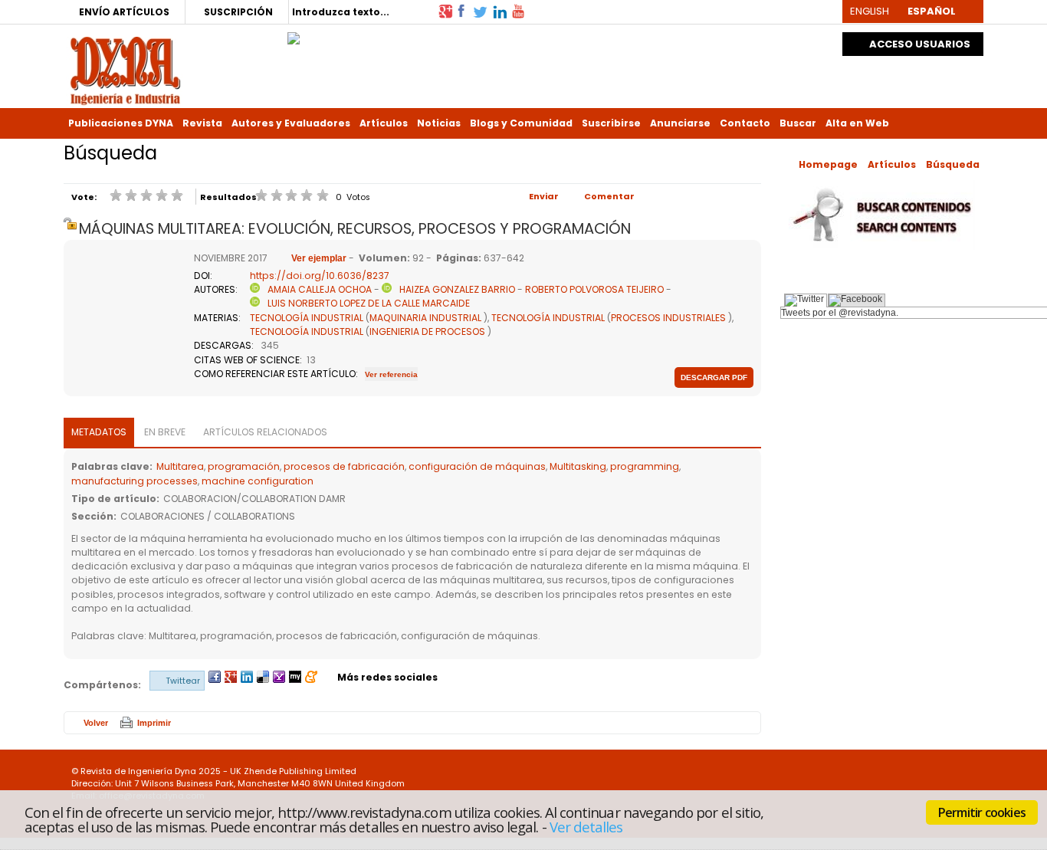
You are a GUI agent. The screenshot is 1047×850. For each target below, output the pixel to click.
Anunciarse (680, 123)
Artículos (383, 123)
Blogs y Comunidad (521, 123)
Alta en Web (857, 123)
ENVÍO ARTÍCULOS (124, 11)
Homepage (828, 164)
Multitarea (180, 466)
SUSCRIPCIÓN (238, 11)
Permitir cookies (982, 812)
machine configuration (257, 480)
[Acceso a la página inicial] (125, 69)
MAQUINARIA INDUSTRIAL (425, 317)
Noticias (439, 123)
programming (644, 466)
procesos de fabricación (344, 466)
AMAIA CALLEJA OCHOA (319, 289)
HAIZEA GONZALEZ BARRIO (457, 289)
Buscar (798, 123)
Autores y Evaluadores (290, 123)
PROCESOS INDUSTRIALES (668, 317)
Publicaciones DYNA (120, 123)
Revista (202, 123)
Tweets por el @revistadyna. (839, 312)
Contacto (745, 123)
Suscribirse (611, 123)
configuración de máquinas (477, 466)
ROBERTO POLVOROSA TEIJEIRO (594, 289)
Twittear (183, 680)
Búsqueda (953, 164)
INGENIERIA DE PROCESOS (427, 331)
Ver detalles (586, 825)
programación (244, 466)
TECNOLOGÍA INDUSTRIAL (306, 317)
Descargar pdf (714, 377)
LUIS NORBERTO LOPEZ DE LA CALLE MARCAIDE (368, 303)
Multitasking (578, 466)
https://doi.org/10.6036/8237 (319, 275)
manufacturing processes (134, 480)
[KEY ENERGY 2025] (293, 34)
